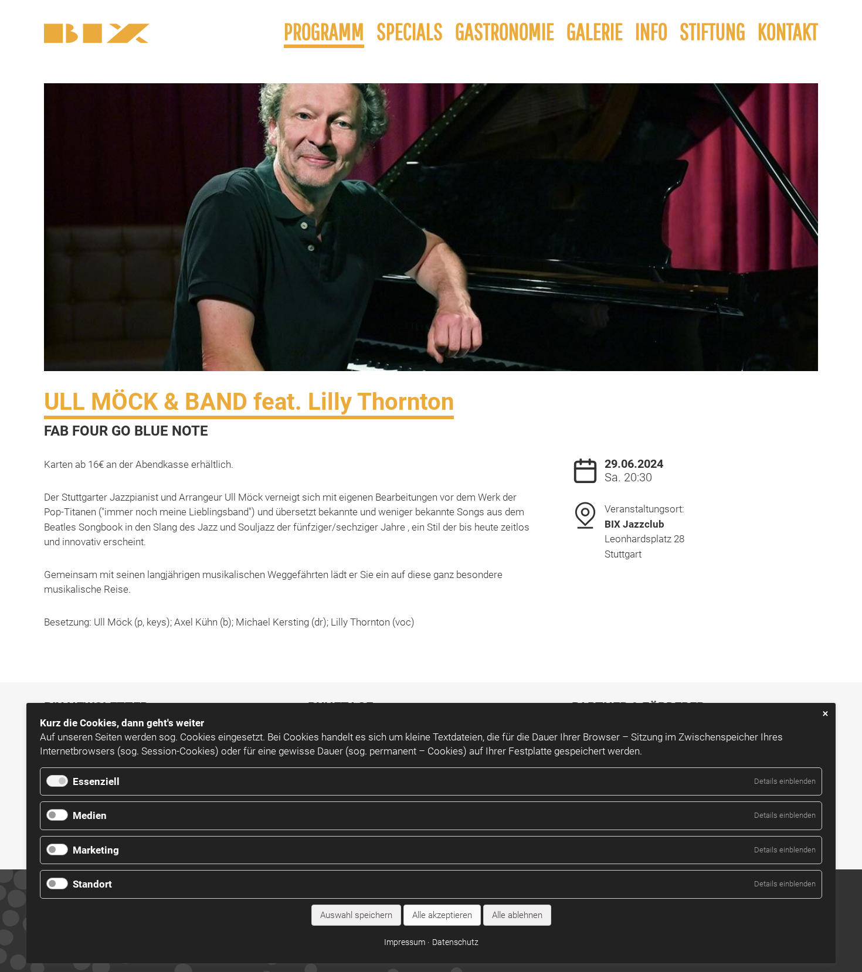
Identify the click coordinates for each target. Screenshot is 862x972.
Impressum (404, 942)
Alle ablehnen (517, 915)
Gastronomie (504, 31)
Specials (409, 31)
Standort (92, 884)
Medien (90, 815)
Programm (324, 31)
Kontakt (788, 31)
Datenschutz (455, 942)
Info (651, 31)
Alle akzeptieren (442, 915)
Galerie (594, 31)
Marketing (96, 850)
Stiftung (712, 31)
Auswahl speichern (356, 915)
